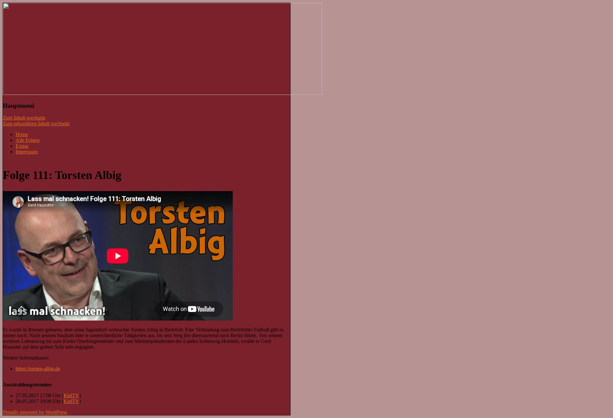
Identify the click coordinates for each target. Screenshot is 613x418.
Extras (22, 146)
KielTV (71, 395)
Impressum (27, 151)
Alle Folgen (28, 140)
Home (22, 134)
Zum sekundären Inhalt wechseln (36, 123)
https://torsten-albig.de (38, 368)
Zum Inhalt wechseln (24, 117)
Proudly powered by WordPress (35, 412)
